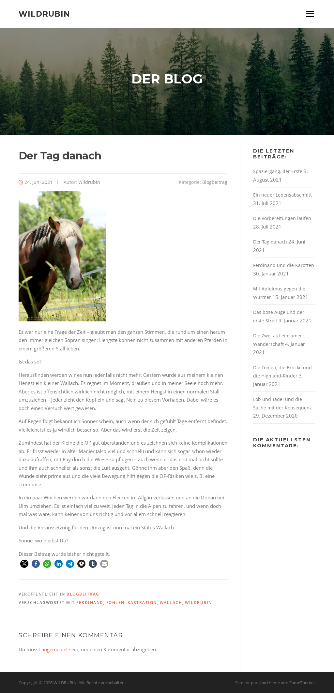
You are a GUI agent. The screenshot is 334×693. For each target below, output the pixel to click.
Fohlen (115, 602)
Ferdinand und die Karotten (283, 265)
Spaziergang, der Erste (277, 171)
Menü (309, 13)
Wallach (171, 602)
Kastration (142, 602)
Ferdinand (89, 602)
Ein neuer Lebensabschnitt (282, 195)
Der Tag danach (270, 242)
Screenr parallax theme (257, 683)
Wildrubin (89, 182)
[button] (24, 564)
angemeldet (54, 649)
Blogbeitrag (214, 182)
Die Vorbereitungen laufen (282, 218)
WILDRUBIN (44, 13)
